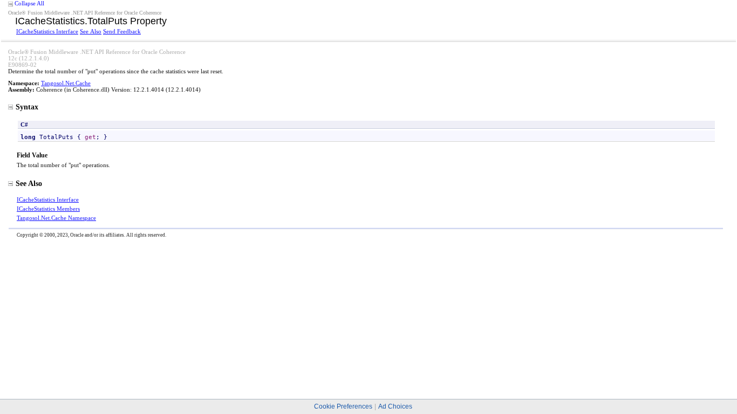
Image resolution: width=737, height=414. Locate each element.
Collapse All (29, 3)
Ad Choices (395, 406)
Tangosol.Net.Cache (66, 83)
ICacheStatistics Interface (47, 31)
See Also (90, 31)
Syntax (27, 106)
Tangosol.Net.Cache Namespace (56, 218)
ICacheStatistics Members (48, 208)
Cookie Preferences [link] (343, 406)
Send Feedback (122, 31)
